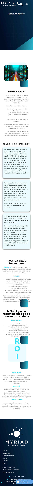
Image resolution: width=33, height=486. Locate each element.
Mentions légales (8, 472)
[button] (26, 4)
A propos (5, 458)
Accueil (5, 451)
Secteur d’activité (8, 456)
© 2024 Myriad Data (9, 467)
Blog (4, 463)
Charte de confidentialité (11, 470)
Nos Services (7, 453)
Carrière (5, 461)
